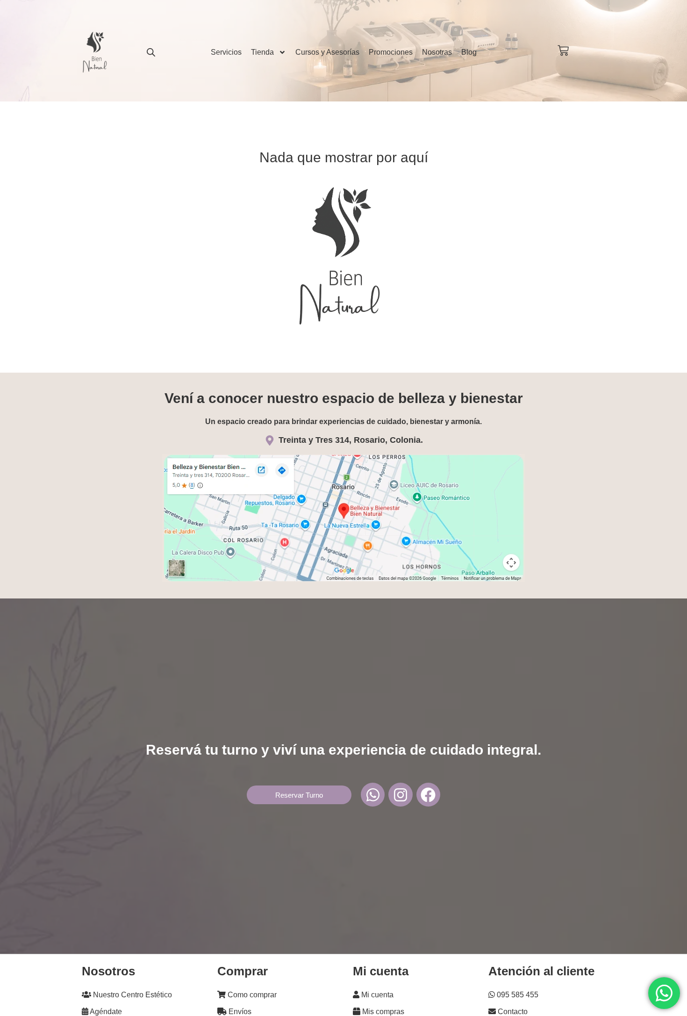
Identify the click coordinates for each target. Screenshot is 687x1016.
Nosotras (437, 52)
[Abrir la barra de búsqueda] (151, 52)
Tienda (262, 52)
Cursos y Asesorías (327, 52)
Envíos (239, 1012)
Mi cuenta (376, 995)
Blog (469, 52)
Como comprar (251, 995)
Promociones (391, 52)
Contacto (512, 1012)
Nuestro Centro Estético (131, 995)
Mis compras (382, 1012)
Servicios (226, 52)
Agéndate (105, 1012)
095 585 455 (516, 995)
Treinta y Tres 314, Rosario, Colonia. (351, 440)
